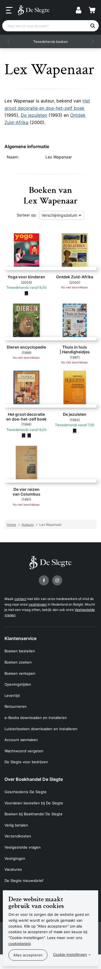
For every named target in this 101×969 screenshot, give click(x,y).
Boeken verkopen (19, 673)
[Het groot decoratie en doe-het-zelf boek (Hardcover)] (23, 435)
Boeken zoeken (18, 662)
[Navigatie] (9, 10)
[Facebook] (43, 580)
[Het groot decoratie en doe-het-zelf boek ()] (29, 435)
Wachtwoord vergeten (23, 751)
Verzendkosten (17, 836)
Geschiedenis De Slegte (25, 792)
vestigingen (38, 604)
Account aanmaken (21, 739)
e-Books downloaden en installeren (35, 717)
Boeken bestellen (19, 651)
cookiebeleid (19, 943)
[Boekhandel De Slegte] (33, 10)
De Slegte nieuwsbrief (23, 880)
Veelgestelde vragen (22, 847)
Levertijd (12, 695)
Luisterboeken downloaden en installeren (40, 729)
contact (20, 599)
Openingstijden (17, 684)
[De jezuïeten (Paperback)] (74, 430)
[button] (9, 41)
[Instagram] (57, 580)
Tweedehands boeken (50, 41)
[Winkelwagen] (92, 10)
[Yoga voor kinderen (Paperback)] (26, 293)
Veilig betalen (16, 825)
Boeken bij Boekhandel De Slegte (33, 814)
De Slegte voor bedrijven (26, 762)
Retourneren (15, 706)
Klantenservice (20, 638)
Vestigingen (14, 858)
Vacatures (13, 869)
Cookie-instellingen (70, 954)
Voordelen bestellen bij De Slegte (33, 803)
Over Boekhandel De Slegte (33, 779)
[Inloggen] (78, 10)
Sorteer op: (27, 215)
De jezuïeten (34, 115)
